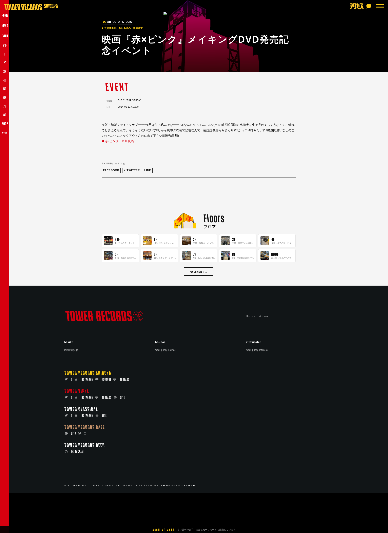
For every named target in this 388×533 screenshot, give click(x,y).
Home (251, 316)
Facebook (111, 170)
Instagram (87, 379)
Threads (125, 379)
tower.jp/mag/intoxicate (257, 350)
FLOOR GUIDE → (198, 271)
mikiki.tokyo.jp (71, 350)
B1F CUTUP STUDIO (119, 22)
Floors (214, 218)
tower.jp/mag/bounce (165, 350)
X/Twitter (132, 170)
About (264, 316)
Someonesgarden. (179, 486)
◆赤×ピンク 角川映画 (118, 141)
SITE (122, 397)
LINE (147, 170)
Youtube (106, 379)
